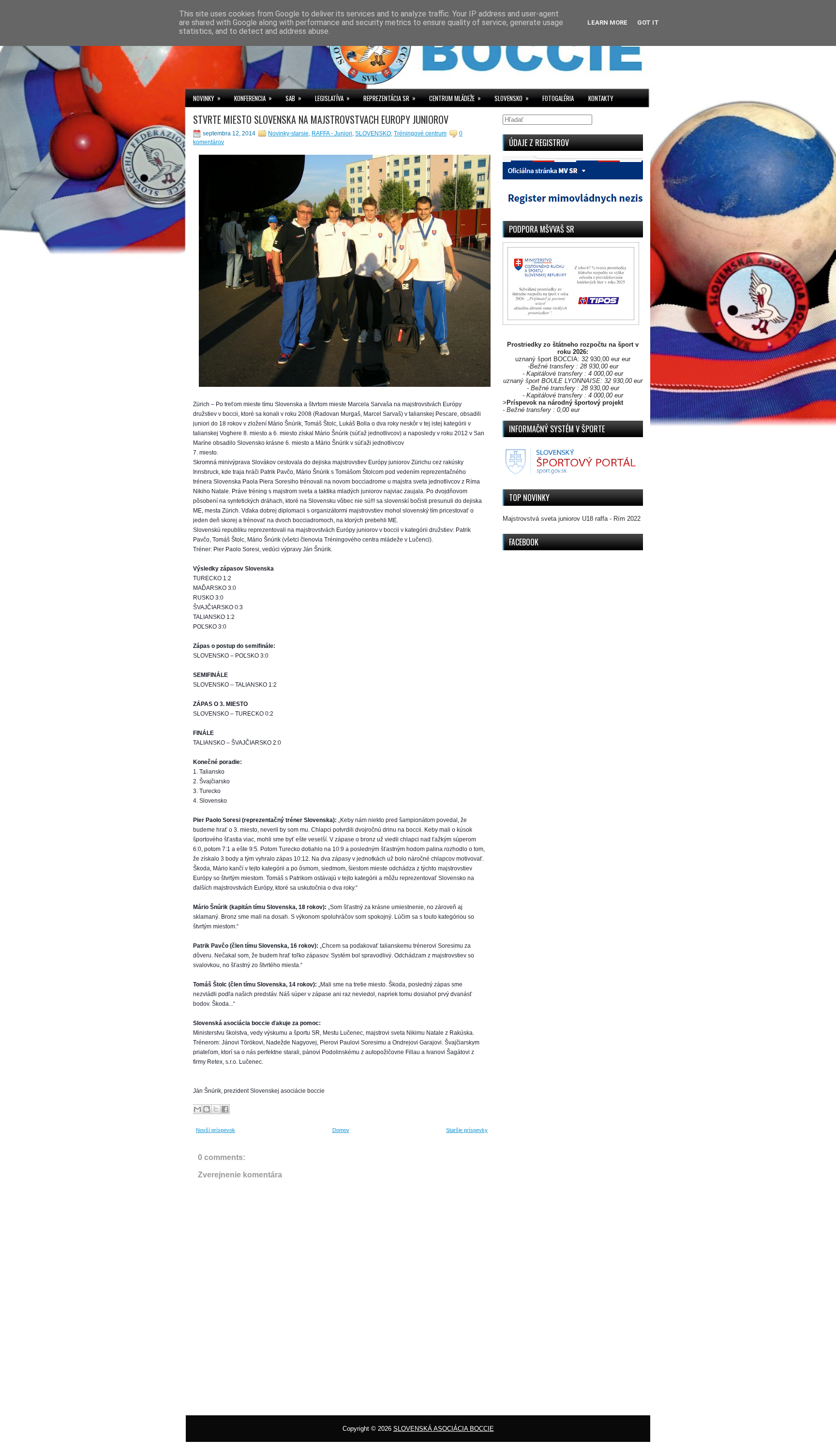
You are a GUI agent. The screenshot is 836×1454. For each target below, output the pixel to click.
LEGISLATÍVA (332, 98)
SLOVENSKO (511, 98)
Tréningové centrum (420, 133)
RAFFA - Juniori (332, 133)
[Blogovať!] (206, 1109)
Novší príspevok (215, 1130)
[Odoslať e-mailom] (197, 1109)
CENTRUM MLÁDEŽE (455, 98)
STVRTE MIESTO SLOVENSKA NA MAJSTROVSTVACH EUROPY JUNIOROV (320, 119)
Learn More (607, 22)
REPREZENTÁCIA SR (389, 98)
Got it (648, 22)
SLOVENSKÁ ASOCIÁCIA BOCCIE (443, 1428)
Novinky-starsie (288, 133)
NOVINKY (207, 98)
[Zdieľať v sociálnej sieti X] (216, 1109)
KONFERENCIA (253, 98)
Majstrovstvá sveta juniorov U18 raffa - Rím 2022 (572, 518)
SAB (293, 98)
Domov (340, 1130)
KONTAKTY (600, 98)
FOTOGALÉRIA (558, 98)
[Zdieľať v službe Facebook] (225, 1109)
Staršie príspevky (467, 1130)
